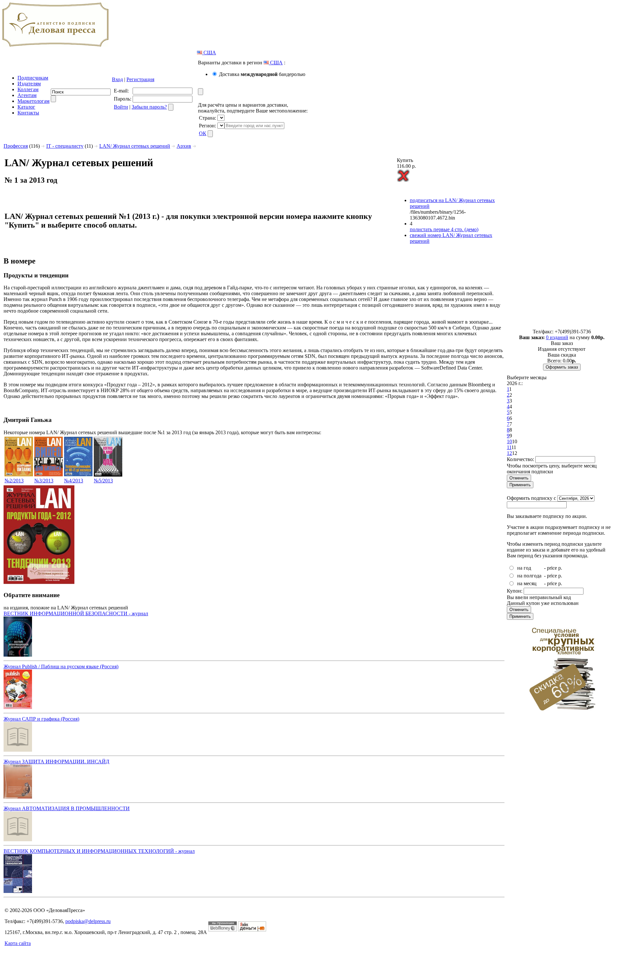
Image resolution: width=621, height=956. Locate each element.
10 (509, 441)
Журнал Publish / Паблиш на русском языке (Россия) (61, 666)
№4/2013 (73, 480)
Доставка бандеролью (262, 74)
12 (509, 453)
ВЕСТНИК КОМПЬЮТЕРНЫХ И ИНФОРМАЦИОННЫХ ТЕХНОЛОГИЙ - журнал (99, 851)
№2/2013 (14, 480)
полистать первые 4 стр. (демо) (444, 229)
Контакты (28, 112)
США (209, 52)
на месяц (527, 583)
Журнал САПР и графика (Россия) (41, 719)
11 (509, 447)
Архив (184, 146)
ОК (202, 133)
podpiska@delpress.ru (88, 921)
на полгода (529, 575)
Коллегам (27, 89)
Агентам (27, 95)
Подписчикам (32, 78)
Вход (117, 79)
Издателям (29, 83)
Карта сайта (18, 943)
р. (560, 568)
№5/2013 (103, 480)
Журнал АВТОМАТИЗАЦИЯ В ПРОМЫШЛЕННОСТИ (67, 808)
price (552, 568)
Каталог (26, 107)
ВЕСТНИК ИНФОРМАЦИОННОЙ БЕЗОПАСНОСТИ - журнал (76, 613)
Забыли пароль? (149, 107)
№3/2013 (43, 480)
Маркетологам (33, 101)
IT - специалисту (64, 146)
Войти (121, 107)
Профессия (16, 146)
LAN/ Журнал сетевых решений (134, 146)
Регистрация (140, 79)
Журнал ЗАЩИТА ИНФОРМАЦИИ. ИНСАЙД (56, 761)
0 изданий (557, 337)
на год (524, 568)
